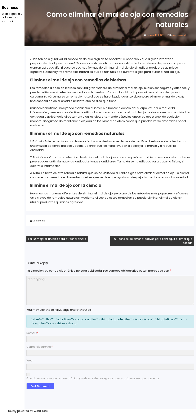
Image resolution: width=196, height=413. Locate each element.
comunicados (180, 35)
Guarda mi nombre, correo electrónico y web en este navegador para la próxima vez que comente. (93, 378)
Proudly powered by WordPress (27, 411)
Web (29, 360)
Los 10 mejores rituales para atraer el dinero (57, 239)
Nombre (32, 333)
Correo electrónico (39, 347)
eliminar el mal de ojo (119, 68)
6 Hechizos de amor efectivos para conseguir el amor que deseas (153, 241)
